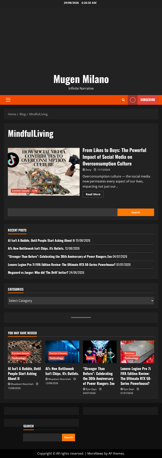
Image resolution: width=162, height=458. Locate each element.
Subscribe (147, 99)
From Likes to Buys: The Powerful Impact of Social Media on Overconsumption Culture (44, 172)
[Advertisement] (81, 41)
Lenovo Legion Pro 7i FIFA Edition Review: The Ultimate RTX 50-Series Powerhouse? (62, 264)
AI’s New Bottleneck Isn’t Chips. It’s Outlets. (36, 248)
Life (35, 190)
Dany (88, 169)
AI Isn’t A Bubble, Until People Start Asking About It (41, 240)
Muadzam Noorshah (22, 384)
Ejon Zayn (91, 389)
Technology (19, 358)
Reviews (130, 353)
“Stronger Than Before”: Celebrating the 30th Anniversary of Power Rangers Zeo (60, 256)
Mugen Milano (81, 78)
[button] (8, 100)
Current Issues (20, 190)
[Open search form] (123, 100)
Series (90, 358)
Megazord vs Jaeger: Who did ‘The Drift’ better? (38, 272)
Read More (95, 195)
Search (135, 212)
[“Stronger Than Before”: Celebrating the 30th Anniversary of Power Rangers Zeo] (100, 352)
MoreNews (95, 453)
